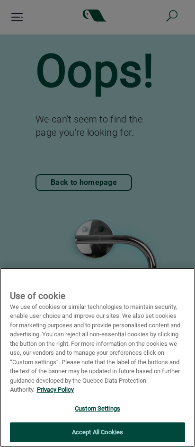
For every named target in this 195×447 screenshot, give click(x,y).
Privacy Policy (55, 389)
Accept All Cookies (97, 432)
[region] (97, 357)
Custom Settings (97, 408)
